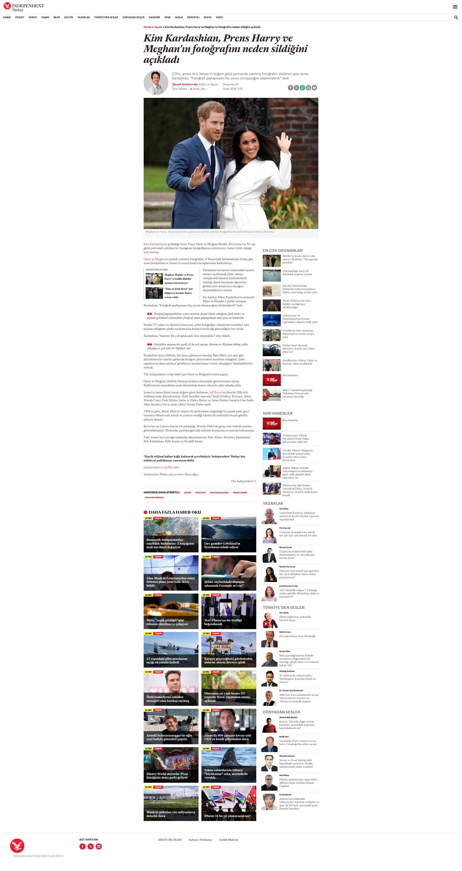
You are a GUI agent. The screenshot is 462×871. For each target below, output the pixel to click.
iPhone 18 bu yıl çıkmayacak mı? (227, 816)
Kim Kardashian (154, 244)
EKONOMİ (154, 17)
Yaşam (45, 17)
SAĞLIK (179, 17)
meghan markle (154, 498)
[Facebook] (82, 846)
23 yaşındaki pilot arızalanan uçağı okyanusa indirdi (167, 660)
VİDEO (219, 17)
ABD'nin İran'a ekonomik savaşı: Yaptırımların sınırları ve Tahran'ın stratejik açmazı (299, 698)
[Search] (456, 17)
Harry (147, 259)
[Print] (314, 87)
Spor (167, 17)
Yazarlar (83, 17)
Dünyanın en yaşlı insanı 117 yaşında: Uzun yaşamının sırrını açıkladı (227, 697)
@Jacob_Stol (197, 89)
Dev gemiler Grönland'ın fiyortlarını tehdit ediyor (222, 545)
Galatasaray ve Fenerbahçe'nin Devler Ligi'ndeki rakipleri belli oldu (300, 319)
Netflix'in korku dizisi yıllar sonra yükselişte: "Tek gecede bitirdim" (300, 259)
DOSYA (208, 17)
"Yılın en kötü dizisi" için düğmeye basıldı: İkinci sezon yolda (178, 293)
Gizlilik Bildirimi (228, 840)
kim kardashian (219, 493)
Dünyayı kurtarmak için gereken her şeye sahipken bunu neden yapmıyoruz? (299, 574)
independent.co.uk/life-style (161, 467)
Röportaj (193, 17)
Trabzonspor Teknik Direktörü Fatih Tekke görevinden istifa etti (296, 439)
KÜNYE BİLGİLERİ (169, 840)
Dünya (33, 17)
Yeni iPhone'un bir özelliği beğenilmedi (223, 622)
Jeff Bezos (216, 392)
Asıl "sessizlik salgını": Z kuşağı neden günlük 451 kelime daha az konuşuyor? (299, 593)
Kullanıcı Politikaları (200, 840)
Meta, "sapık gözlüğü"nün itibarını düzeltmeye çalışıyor (167, 622)
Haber (7, 17)
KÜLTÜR (68, 17)
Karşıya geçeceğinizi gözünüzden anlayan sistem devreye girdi (228, 660)
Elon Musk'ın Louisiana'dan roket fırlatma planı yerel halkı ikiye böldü (171, 582)
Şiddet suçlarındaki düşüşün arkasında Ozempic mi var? (224, 584)
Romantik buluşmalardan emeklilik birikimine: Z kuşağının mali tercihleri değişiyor (170, 543)
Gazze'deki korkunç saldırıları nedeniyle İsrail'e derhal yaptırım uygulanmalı (299, 516)
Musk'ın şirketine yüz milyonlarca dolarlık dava (171, 814)
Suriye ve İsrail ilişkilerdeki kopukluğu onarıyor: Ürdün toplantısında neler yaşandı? (296, 763)
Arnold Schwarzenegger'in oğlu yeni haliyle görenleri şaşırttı (169, 737)
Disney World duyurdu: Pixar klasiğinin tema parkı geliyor (167, 776)
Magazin (200, 493)
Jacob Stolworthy (185, 84)
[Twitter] (91, 846)
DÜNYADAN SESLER (134, 17)
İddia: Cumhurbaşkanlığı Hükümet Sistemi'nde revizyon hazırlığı (297, 393)
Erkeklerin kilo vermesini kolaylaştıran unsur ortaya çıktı (298, 334)
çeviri (187, 493)
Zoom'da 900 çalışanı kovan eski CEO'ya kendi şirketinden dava (227, 737)
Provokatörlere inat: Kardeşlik (297, 636)
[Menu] (455, 7)
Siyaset (19, 17)
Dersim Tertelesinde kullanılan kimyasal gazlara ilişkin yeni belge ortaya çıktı (300, 289)
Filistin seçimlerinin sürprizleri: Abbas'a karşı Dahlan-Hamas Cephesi (298, 783)
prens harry (240, 493)
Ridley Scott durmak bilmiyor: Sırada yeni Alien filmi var (299, 348)
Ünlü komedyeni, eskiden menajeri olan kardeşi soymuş (168, 699)
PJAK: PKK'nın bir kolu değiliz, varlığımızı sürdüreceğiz (297, 304)
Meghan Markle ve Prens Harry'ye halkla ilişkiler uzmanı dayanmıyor (179, 279)
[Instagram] (99, 846)
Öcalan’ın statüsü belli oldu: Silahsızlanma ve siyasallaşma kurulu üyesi (297, 555)
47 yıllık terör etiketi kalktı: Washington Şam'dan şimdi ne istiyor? (297, 679)
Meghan (160, 259)
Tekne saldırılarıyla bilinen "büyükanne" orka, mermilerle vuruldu (226, 774)
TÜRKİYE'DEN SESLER (106, 17)
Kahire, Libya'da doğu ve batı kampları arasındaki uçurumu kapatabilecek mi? (297, 725)
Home (147, 27)
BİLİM (57, 17)
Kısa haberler (290, 375)
